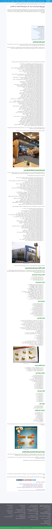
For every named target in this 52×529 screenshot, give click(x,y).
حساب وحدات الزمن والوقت (34, 515)
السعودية (43, 490)
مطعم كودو (19, 490)
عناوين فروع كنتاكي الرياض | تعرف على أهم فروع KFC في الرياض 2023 (26, 130)
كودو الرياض (30, 490)
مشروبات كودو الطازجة (41, 38)
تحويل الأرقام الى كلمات (47, 520)
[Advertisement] (26, 19)
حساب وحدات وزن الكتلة (34, 519)
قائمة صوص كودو (42, 36)
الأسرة (8, 1)
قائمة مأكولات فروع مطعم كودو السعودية (38, 29)
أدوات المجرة (39, 1)
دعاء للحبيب (11, 506)
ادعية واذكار (34, 1)
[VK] (26, 480)
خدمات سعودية (40, 3)
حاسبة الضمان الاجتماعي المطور (33, 506)
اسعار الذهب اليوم (10, 508)
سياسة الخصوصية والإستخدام (8, 516)
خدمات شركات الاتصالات (30, 1)
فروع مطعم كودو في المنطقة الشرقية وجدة (38, 28)
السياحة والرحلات (23, 1)
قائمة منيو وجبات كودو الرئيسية (40, 30)
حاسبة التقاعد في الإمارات (34, 505)
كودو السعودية (27, 490)
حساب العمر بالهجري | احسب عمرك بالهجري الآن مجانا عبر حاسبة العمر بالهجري (45, 513)
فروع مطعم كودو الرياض (41, 27)
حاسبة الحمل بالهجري (22, 505)
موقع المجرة (27, 527)
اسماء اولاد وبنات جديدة (9, 510)
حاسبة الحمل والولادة (10, 505)
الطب (5, 1)
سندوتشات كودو (42, 32)
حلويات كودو (42, 37)
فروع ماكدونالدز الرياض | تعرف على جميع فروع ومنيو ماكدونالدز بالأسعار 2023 (25, 265)
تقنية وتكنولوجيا (13, 1)
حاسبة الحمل (23, 508)
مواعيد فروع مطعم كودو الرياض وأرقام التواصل (38, 39)
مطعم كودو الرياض (29, 457)
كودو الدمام (34, 490)
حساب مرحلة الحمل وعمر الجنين (20, 509)
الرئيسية (43, 1)
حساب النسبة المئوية (22, 514)
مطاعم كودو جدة (23, 490)
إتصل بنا (11, 515)
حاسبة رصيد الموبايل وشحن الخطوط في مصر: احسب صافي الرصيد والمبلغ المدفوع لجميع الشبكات (45, 506)
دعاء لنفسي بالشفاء (10, 511)
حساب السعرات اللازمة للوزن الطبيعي (32, 509)
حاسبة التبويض (23, 506)
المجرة (44, 3)
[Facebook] (35, 480)
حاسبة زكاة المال (35, 508)
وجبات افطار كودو (41, 33)
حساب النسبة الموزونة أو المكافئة (20, 518)
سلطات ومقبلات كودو (41, 35)
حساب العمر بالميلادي (47, 511)
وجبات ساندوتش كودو (41, 31)
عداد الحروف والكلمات (47, 522)
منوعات (37, 489)
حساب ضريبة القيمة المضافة (21, 510)
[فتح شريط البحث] (2, 1)
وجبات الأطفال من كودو (41, 34)
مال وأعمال (17, 1)
